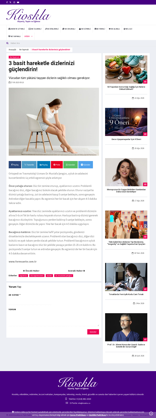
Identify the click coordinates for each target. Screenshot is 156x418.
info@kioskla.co (84, 403)
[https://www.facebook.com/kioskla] (6, 2)
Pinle (57, 164)
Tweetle (30, 164)
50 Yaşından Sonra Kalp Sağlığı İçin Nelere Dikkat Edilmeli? (126, 88)
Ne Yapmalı (24, 49)
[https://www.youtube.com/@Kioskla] (18, 2)
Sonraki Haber (75, 271)
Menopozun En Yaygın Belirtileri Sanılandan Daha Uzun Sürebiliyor (126, 190)
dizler (49, 275)
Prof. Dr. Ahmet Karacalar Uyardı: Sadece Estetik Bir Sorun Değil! (126, 345)
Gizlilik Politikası (97, 415)
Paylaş (15, 164)
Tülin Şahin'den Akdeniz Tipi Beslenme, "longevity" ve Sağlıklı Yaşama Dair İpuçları (126, 243)
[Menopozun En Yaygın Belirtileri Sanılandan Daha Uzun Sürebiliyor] (126, 171)
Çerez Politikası (78, 415)
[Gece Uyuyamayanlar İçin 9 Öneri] (126, 121)
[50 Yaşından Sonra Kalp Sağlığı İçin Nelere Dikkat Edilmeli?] (126, 69)
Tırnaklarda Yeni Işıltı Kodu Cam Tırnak (126, 294)
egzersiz (23, 275)
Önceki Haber (32, 271)
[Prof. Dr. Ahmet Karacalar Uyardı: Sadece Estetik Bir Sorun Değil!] (126, 327)
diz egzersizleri (36, 275)
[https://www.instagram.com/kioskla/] (14, 2)
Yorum (12, 309)
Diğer (27, 36)
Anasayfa (12, 49)
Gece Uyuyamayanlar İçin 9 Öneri (126, 139)
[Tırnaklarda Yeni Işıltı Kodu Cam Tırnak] (126, 276)
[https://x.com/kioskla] (10, 2)
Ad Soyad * (15, 295)
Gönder (71, 164)
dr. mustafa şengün (63, 275)
